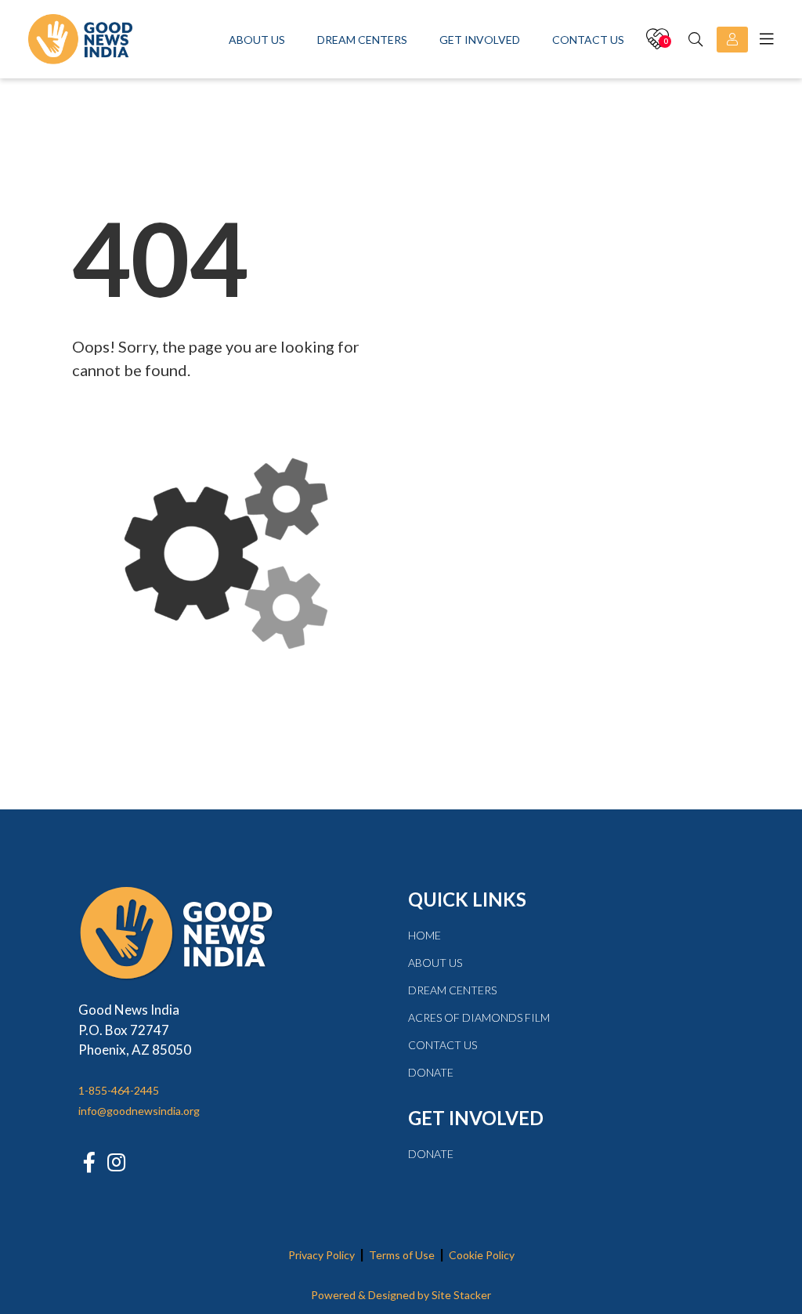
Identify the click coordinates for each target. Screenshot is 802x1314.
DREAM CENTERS (452, 990)
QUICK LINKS (467, 899)
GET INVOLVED (476, 1117)
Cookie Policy (482, 1255)
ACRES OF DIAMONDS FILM (479, 1017)
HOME (424, 935)
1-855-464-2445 (118, 1090)
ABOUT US (435, 962)
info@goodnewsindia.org (139, 1110)
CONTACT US (442, 1045)
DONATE (430, 1072)
